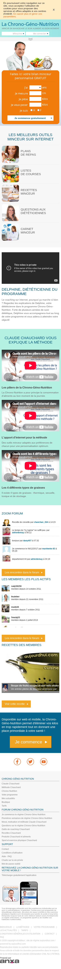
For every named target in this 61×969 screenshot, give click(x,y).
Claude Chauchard (10, 783)
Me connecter (39, 33)
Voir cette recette (15, 703)
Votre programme (10, 795)
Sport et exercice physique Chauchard (19, 840)
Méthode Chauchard (11, 787)
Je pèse (23, 99)
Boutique (6, 802)
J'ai (26, 87)
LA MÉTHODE (22, 927)
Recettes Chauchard (11, 833)
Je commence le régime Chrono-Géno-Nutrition (23, 814)
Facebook (17, 761)
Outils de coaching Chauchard (16, 829)
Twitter (30, 761)
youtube (43, 761)
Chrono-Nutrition (9, 791)
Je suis (24, 110)
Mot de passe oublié (11, 864)
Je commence (28, 741)
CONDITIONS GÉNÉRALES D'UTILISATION (20, 934)
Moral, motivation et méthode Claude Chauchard (24, 822)
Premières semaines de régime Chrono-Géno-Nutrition (27, 818)
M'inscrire (17, 33)
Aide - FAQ (7, 856)
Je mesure (21, 93)
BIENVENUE (6, 927)
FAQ (2, 937)
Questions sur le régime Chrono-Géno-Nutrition (23, 825)
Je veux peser (19, 105)
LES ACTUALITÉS (8, 930)
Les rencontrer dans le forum (22, 572)
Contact (5, 849)
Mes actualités (8, 798)
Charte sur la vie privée (12, 860)
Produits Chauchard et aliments (16, 836)
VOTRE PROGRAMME (44, 927)
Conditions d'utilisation (12, 853)
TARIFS (24, 930)
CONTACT (49, 934)
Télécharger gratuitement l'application (19, 875)
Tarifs (4, 806)
